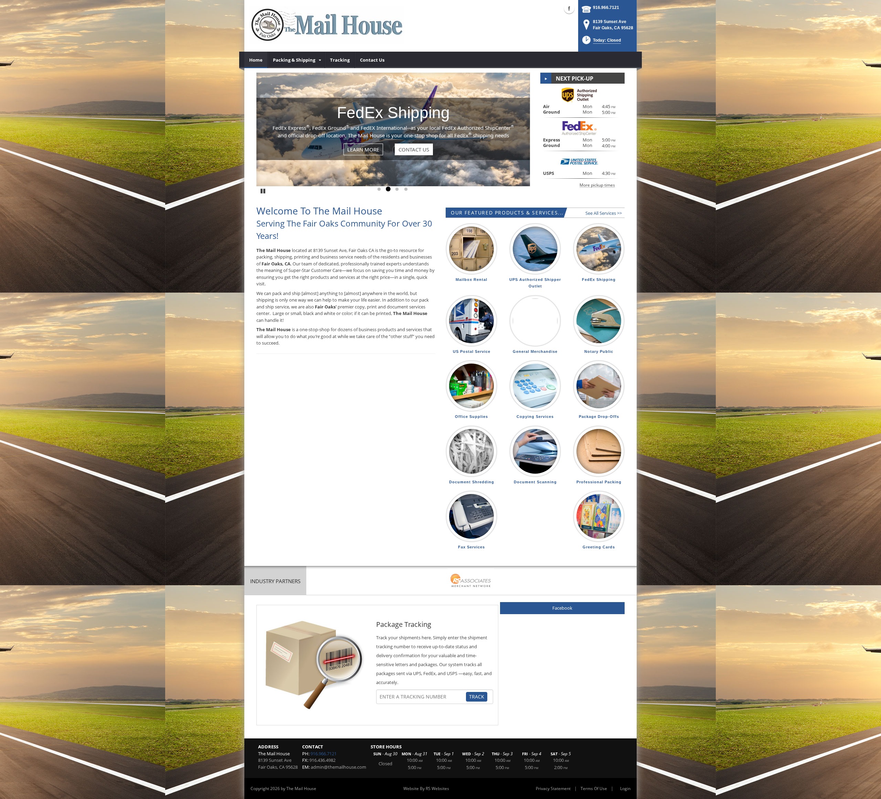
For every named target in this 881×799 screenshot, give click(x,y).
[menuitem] (256, 60)
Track (476, 696)
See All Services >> (603, 213)
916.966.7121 (606, 7)
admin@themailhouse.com (338, 767)
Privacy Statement (553, 788)
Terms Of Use (594, 788)
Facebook (562, 608)
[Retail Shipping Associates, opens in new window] (471, 581)
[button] (601, 42)
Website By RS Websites (426, 788)
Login (625, 788)
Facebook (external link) (569, 8)
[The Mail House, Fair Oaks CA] (327, 24)
